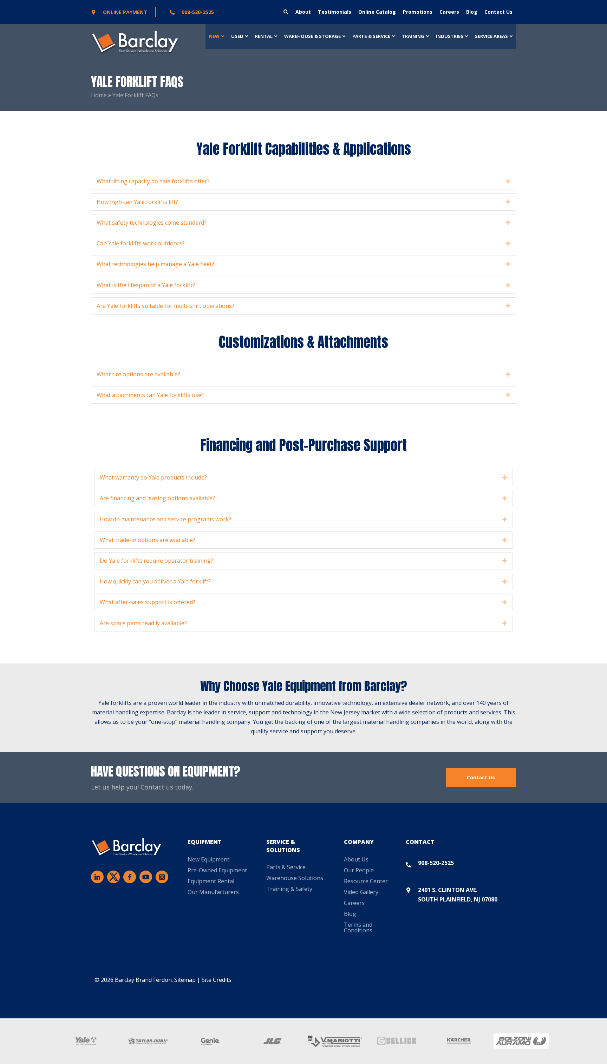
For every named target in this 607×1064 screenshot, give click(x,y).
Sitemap (185, 980)
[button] (507, 181)
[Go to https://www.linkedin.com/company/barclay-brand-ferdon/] (97, 877)
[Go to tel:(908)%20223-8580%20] (211, 12)
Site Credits (216, 980)
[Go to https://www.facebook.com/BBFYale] (129, 877)
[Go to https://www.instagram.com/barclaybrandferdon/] (162, 877)
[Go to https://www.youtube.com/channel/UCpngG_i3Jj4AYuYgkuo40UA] (145, 877)
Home (99, 95)
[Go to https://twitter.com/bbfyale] (113, 878)
